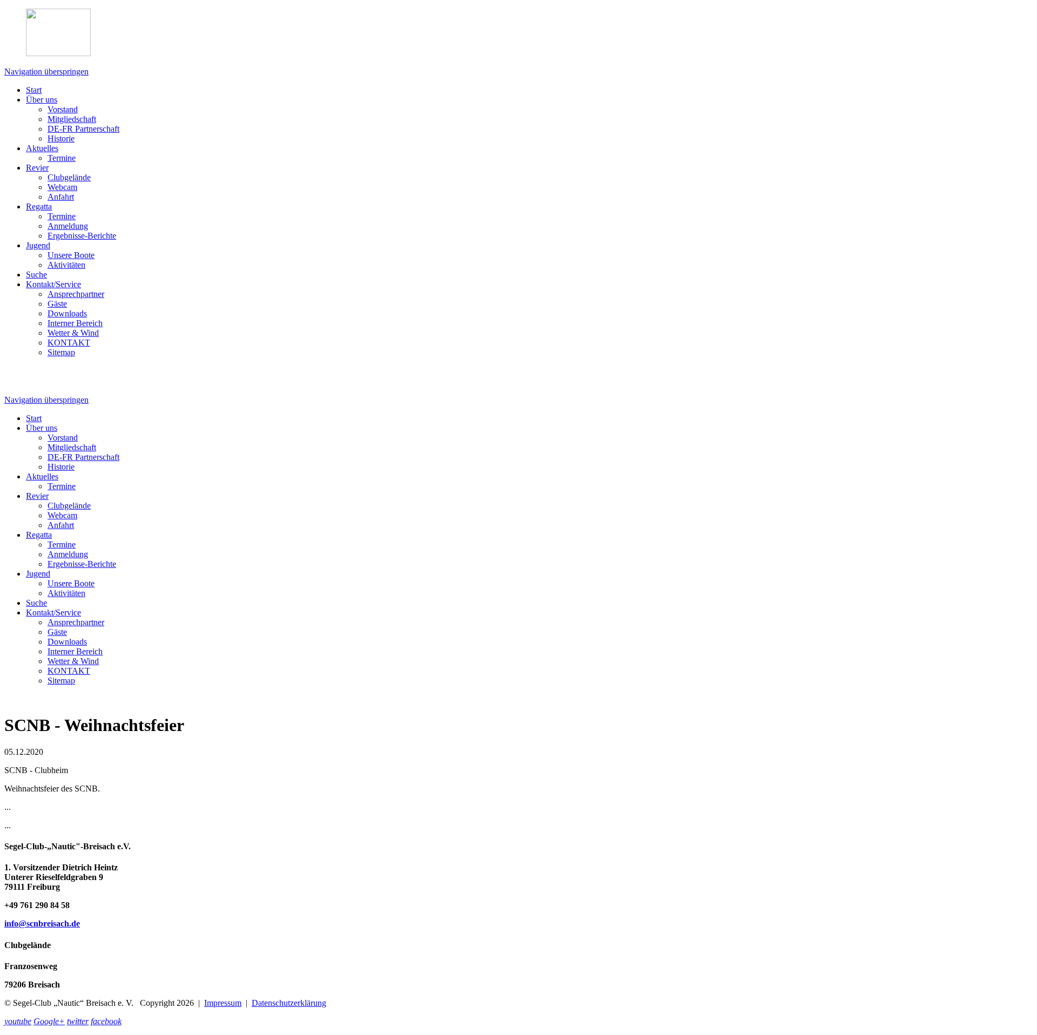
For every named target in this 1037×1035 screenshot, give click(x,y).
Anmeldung (68, 226)
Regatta (39, 206)
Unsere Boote (71, 255)
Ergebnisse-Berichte (82, 235)
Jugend (38, 245)
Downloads (67, 313)
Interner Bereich (75, 323)
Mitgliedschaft (72, 119)
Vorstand (63, 109)
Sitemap (61, 352)
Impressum (222, 1002)
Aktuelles (42, 148)
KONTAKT (69, 342)
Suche (36, 274)
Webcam (62, 187)
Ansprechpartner (76, 294)
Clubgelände (69, 177)
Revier (37, 167)
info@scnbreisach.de (42, 923)
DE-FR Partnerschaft (83, 128)
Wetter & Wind (73, 332)
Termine (62, 158)
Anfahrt (61, 196)
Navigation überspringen (46, 71)
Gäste (57, 303)
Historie (61, 138)
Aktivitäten (66, 264)
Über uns (41, 99)
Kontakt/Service (53, 284)
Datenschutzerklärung (289, 1002)
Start (34, 89)
